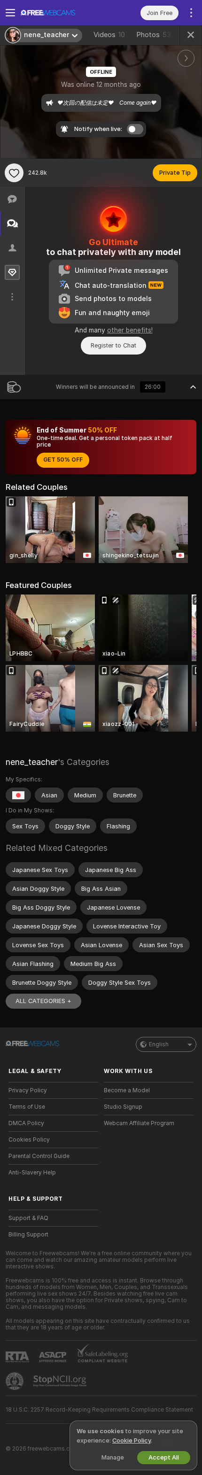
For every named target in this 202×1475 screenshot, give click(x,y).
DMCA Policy (26, 1123)
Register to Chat (113, 345)
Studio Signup (123, 1107)
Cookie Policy (131, 1440)
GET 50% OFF (63, 459)
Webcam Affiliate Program (139, 1123)
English (159, 1044)
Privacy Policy (27, 1090)
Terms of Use (26, 1107)
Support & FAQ (28, 1218)
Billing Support (28, 1234)
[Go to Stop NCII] (60, 1381)
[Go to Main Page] (61, 13)
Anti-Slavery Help (32, 1172)
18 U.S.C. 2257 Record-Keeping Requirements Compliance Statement (99, 1409)
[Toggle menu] (10, 12)
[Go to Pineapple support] (15, 1381)
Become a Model (127, 1090)
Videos (109, 35)
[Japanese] (18, 795)
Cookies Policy (29, 1139)
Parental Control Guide (39, 1156)
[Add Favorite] (14, 172)
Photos (153, 35)
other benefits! (130, 330)
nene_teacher (32, 762)
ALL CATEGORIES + (43, 1000)
